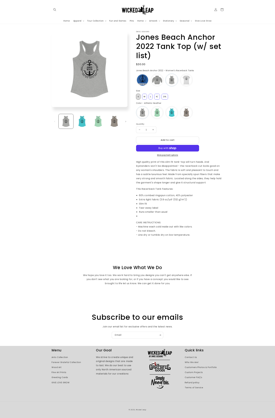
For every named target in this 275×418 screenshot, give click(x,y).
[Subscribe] (160, 335)
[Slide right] (126, 121)
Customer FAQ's (193, 377)
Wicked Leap (141, 410)
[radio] (142, 80)
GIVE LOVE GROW (60, 382)
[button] (55, 9)
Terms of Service (194, 387)
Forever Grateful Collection (66, 362)
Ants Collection (60, 357)
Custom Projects (194, 372)
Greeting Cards (60, 377)
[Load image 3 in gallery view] (98, 121)
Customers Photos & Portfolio (201, 367)
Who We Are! (192, 362)
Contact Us (191, 357)
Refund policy (192, 382)
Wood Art (57, 367)
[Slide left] (55, 121)
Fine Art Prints (59, 372)
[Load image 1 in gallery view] (66, 121)
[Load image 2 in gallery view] (82, 121)
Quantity (140, 124)
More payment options (167, 155)
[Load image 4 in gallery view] (114, 121)
